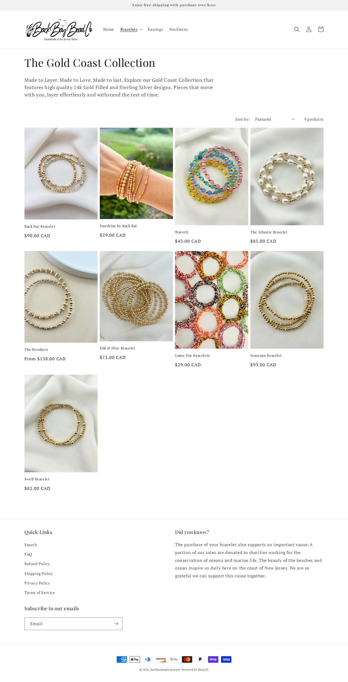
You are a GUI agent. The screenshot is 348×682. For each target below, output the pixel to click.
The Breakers (36, 349)
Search (30, 544)
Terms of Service (39, 592)
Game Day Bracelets (192, 355)
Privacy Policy (37, 583)
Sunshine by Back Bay (119, 226)
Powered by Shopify (195, 669)
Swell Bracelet (36, 479)
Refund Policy (37, 563)
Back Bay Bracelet (39, 226)
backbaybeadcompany (165, 669)
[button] (131, 29)
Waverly (182, 232)
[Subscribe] (116, 623)
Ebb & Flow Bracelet (117, 348)
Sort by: (242, 119)
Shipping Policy (38, 573)
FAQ (28, 554)
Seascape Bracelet (266, 355)
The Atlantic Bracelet (269, 232)
